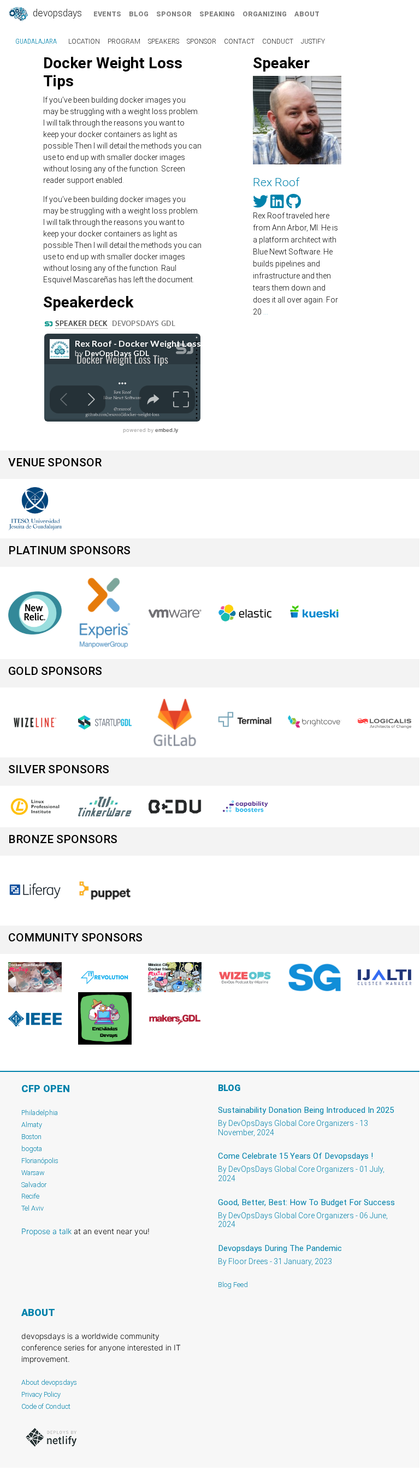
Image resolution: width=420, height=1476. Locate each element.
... (265, 311)
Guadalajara (36, 41)
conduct (277, 41)
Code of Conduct (45, 1406)
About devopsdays (49, 1382)
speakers (163, 41)
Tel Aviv (32, 1208)
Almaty (31, 1125)
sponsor (174, 14)
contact (239, 41)
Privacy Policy (41, 1394)
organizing (264, 14)
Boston (31, 1137)
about (307, 14)
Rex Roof (276, 182)
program (124, 41)
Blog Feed (233, 1285)
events (107, 14)
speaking (217, 14)
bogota (31, 1149)
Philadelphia (39, 1113)
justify (313, 41)
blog (139, 14)
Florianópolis (39, 1161)
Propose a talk (46, 1231)
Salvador (33, 1185)
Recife (30, 1196)
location (84, 41)
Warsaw (33, 1173)
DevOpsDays (56, 13)
